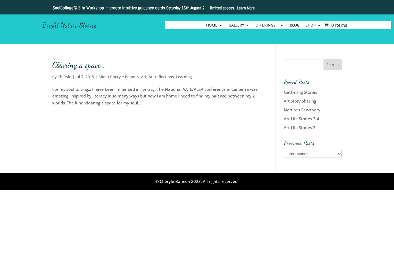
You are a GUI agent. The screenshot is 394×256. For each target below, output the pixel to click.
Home (211, 25)
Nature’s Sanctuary (302, 109)
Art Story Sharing (300, 101)
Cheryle (64, 76)
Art (143, 76)
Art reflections (161, 76)
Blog (295, 25)
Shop (311, 25)
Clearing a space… (78, 65)
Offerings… (266, 25)
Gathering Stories (300, 92)
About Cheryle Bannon (118, 76)
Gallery (236, 25)
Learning (184, 76)
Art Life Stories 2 (299, 127)
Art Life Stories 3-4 (301, 118)
